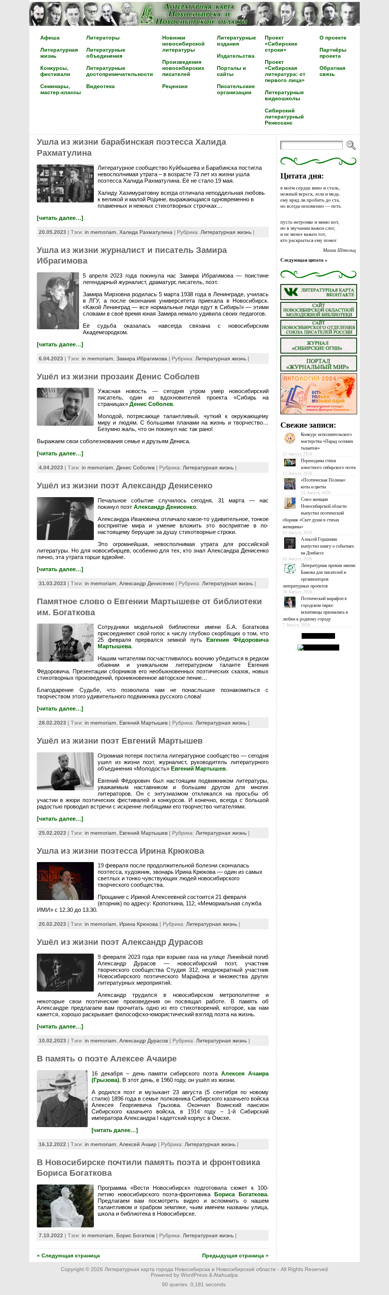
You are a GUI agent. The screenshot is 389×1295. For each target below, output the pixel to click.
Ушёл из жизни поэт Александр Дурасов (120, 942)
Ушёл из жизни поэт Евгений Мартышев (120, 740)
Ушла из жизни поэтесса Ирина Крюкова (120, 851)
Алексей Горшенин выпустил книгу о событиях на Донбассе (327, 546)
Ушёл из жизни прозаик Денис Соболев (118, 376)
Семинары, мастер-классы (60, 89)
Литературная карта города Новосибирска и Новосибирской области (190, 1269)
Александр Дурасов (143, 1041)
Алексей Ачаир (138, 1144)
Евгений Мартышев (143, 723)
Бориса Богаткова (240, 1194)
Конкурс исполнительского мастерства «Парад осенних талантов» (327, 441)
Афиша (50, 38)
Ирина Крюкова (138, 924)
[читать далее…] (60, 218)
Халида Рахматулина (145, 232)
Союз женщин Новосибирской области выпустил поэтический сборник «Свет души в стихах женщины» (314, 513)
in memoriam (100, 232)
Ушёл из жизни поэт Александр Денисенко (124, 485)
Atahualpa (225, 1275)
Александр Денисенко (165, 507)
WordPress (194, 1275)
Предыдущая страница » (235, 1255)
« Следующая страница (68, 1255)
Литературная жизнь (226, 232)
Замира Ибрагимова (141, 358)
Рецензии (175, 86)
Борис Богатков (135, 1235)
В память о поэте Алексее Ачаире (107, 1058)
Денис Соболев (151, 404)
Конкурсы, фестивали (55, 71)
